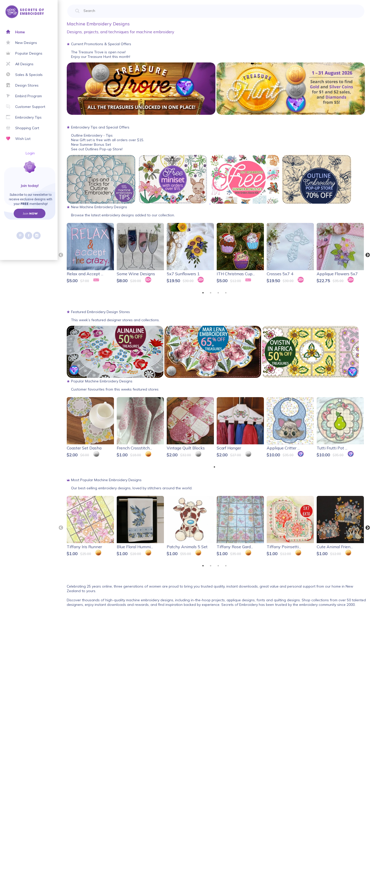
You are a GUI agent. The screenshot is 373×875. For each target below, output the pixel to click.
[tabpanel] (91, 254)
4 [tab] (225, 292)
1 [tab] (203, 292)
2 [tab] (210, 292)
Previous (60, 255)
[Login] (12, 173)
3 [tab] (218, 292)
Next (367, 255)
